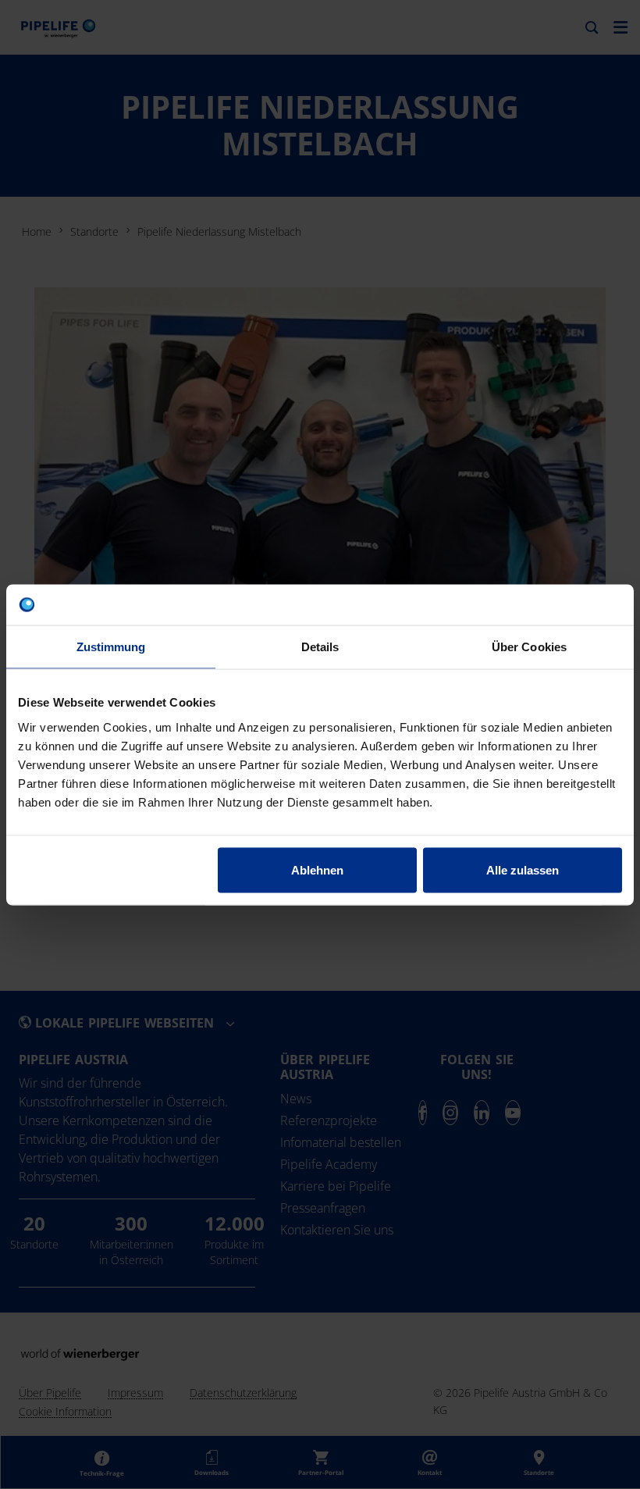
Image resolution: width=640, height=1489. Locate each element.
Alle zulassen (522, 869)
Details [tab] (320, 647)
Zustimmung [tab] (111, 647)
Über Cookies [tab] (529, 647)
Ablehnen (317, 869)
